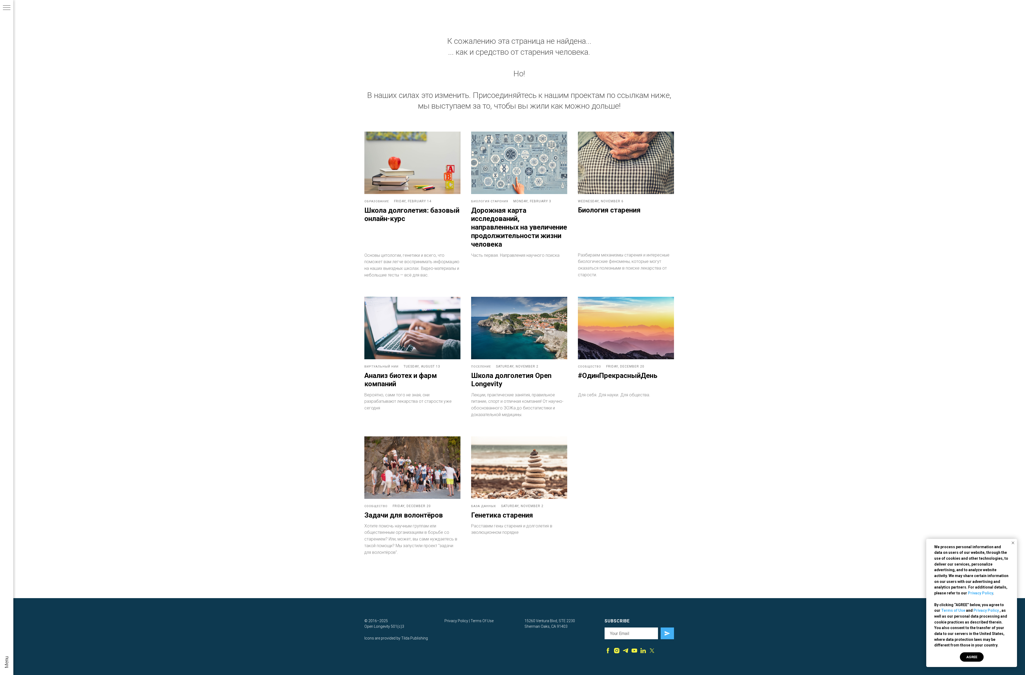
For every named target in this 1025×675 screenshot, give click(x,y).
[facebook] (608, 650)
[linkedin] (643, 650)
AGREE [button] (971, 657)
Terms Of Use (482, 621)
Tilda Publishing (414, 638)
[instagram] (616, 650)
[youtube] (634, 650)
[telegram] (625, 650)
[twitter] (652, 650)
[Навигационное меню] (6, 8)
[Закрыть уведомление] (1013, 543)
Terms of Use (953, 610)
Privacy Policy (980, 593)
